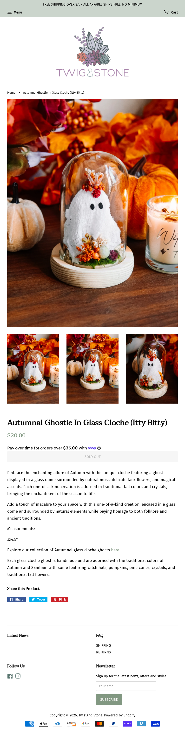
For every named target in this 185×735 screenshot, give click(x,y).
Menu (17, 12)
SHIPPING (103, 645)
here (115, 550)
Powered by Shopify (119, 715)
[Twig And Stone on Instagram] (17, 677)
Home (11, 92)
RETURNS (103, 652)
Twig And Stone (90, 715)
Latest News (17, 635)
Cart (174, 12)
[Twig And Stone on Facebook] (10, 677)
